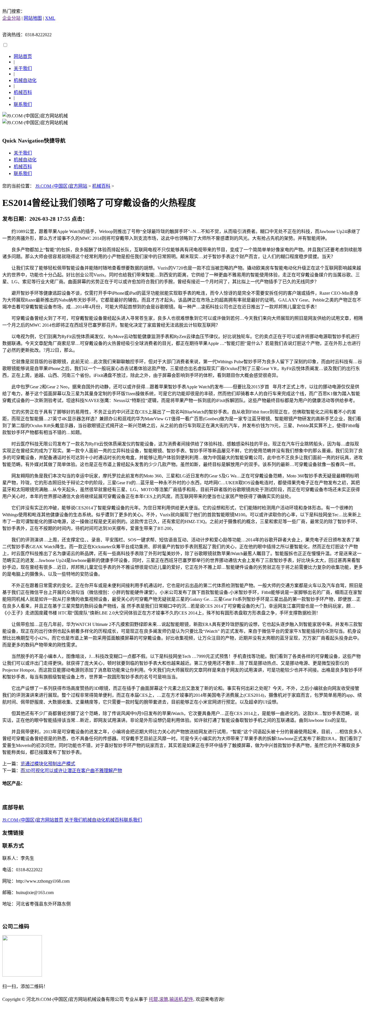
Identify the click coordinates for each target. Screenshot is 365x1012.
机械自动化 (25, 80)
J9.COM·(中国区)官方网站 (61, 186)
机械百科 (23, 92)
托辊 (153, 999)
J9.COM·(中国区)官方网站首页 (32, 820)
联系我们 (23, 104)
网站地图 (33, 18)
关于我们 (23, 68)
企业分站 (11, 18)
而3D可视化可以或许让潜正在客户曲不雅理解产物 (71, 770)
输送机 (176, 999)
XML (50, 18)
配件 (188, 999)
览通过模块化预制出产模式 (48, 763)
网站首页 (23, 56)
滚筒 (163, 999)
